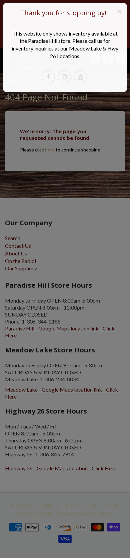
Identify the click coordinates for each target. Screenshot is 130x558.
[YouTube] (80, 76)
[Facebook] (48, 76)
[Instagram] (64, 76)
